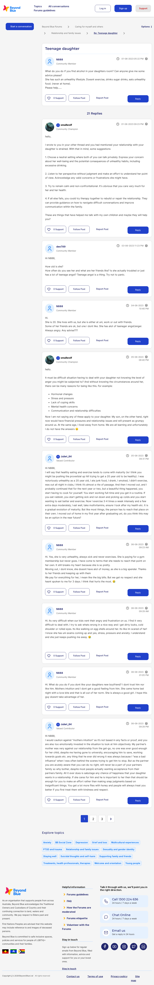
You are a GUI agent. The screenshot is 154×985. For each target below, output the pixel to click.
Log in (103, 8)
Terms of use (95, 976)
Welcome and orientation (107, 863)
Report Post (102, 97)
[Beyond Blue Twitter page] (134, 952)
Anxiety (47, 842)
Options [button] (145, 26)
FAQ (69, 901)
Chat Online (121, 915)
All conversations (58, 6)
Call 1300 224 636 (125, 899)
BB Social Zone (63, 842)
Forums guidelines (44, 10)
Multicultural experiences (125, 842)
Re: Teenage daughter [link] (106, 33)
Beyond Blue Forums (16, 8)
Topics (38, 6)
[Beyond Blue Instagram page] (124, 952)
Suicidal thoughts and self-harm (78, 856)
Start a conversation (21, 26)
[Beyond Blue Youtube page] (114, 952)
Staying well (49, 856)
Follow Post (79, 98)
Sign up (123, 8)
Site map (135, 978)
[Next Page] (111, 818)
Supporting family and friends (115, 856)
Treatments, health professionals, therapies (66, 863)
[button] (49, 98)
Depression (82, 842)
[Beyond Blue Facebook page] (105, 952)
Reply (138, 98)
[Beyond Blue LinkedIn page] (143, 952)
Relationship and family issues (66, 33)
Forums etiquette (77, 918)
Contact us (73, 976)
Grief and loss (99, 842)
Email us (118, 930)
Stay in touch (69, 968)
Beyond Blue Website (15, 891)
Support (143, 8)
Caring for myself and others (89, 26)
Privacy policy (119, 976)
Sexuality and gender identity (118, 849)
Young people (132, 863)
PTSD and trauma (52, 849)
